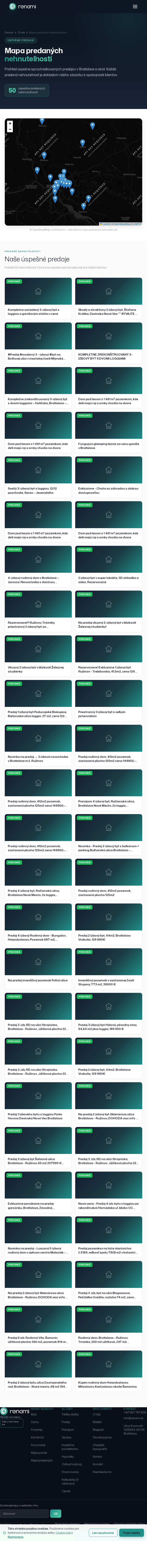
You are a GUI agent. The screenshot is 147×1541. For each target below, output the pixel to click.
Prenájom (68, 1429)
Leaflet (106, 223)
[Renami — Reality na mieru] (22, 6)
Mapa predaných (41, 1460)
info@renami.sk (133, 1418)
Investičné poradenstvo (70, 1447)
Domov (9, 32)
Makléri (97, 1422)
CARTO (137, 223)
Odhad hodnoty (72, 1464)
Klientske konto (102, 1472)
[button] (72, 192)
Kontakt (98, 1464)
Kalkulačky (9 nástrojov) (70, 1481)
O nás (21, 32)
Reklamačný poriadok (96, 1524)
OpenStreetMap (122, 223)
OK (56, 1513)
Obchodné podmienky (67, 1524)
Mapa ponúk (39, 1453)
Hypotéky (68, 1456)
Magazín (98, 1429)
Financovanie (70, 1472)
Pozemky (36, 1429)
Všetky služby (70, 1414)
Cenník (66, 1491)
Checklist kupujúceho (100, 1447)
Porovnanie (38, 1445)
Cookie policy (64, 1532)
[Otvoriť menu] (135, 6)
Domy (35, 1422)
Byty (34, 1414)
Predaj (66, 1422)
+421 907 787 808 (135, 1412)
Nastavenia (15, 1537)
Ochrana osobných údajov (129, 1524)
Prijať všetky (131, 1533)
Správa (66, 1437)
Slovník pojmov (102, 1437)
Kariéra (97, 1456)
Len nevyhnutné (103, 1533)
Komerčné (37, 1437)
